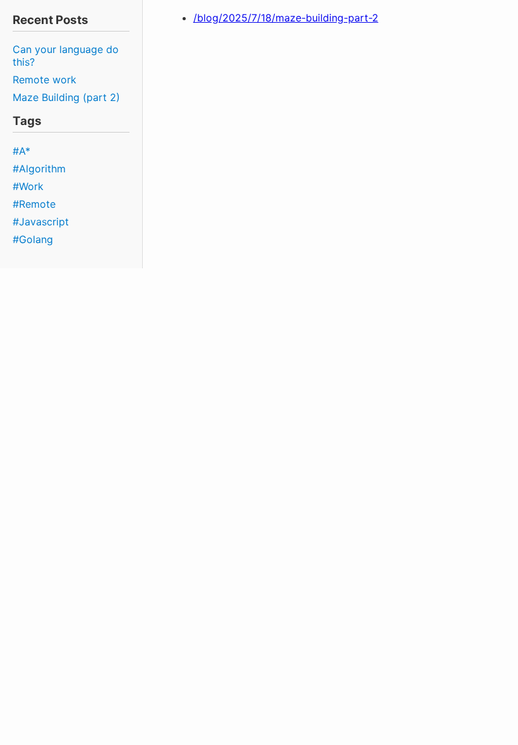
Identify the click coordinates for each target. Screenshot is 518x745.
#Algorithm (39, 168)
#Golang (33, 239)
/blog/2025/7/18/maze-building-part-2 (285, 17)
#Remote (34, 204)
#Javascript (41, 221)
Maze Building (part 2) (66, 97)
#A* (21, 151)
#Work (28, 186)
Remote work (44, 79)
